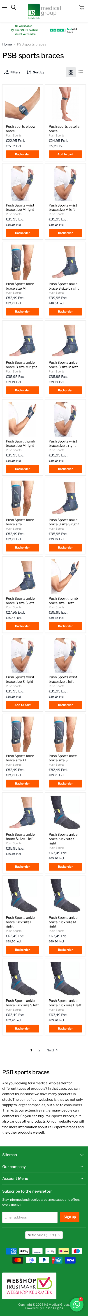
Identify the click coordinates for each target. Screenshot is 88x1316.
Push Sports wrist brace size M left (63, 207)
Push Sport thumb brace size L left (63, 601)
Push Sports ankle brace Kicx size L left (65, 1003)
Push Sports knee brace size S (63, 758)
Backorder (22, 154)
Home (7, 44)
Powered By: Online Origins (44, 1308)
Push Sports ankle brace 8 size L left (20, 837)
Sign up (69, 1217)
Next (50, 1050)
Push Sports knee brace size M (20, 286)
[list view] (81, 72)
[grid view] (71, 72)
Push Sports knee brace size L (20, 522)
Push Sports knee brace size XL (20, 758)
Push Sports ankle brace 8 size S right (64, 522)
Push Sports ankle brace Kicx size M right (63, 922)
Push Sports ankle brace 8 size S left (20, 601)
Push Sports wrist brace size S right (20, 679)
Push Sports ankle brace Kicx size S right (63, 839)
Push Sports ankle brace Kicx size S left (22, 1003)
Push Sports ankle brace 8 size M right (21, 365)
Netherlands (42, 1235)
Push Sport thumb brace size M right (20, 443)
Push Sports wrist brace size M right (20, 207)
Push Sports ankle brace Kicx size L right (20, 922)
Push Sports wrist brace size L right (63, 443)
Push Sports (13, 135)
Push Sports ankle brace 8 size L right (64, 286)
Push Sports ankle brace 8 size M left (63, 365)
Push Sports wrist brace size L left (63, 679)
